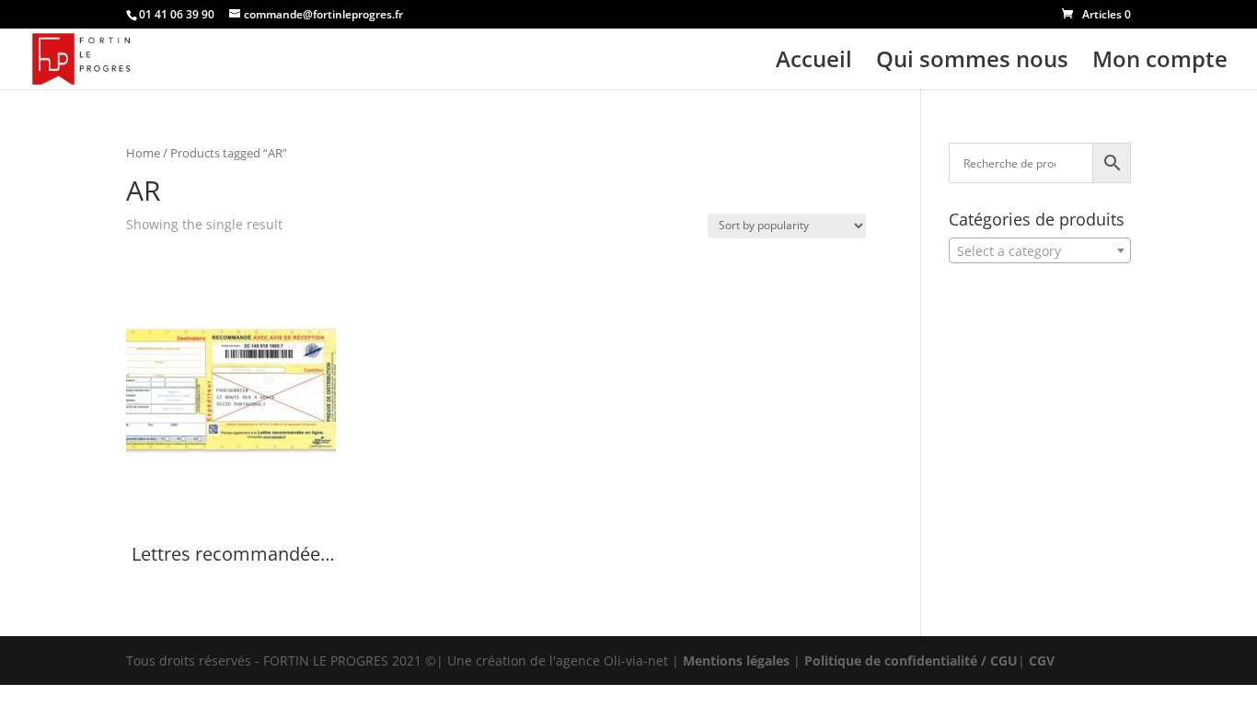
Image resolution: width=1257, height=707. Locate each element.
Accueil (814, 63)
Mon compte (1160, 63)
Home (143, 153)
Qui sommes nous (972, 63)
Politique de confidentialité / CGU (911, 660)
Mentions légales (736, 660)
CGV (1042, 660)
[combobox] (1040, 250)
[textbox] (1040, 251)
